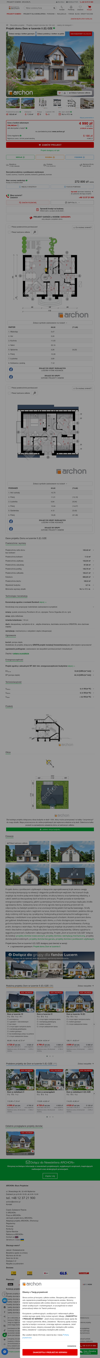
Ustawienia (71, 1345)
